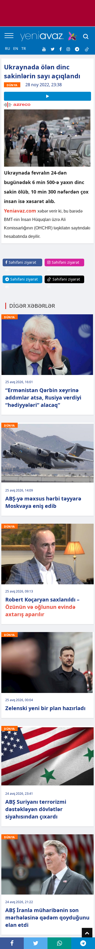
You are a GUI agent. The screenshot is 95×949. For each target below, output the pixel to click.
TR (23, 48)
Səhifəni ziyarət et (20, 266)
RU (7, 48)
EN (15, 48)
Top (87, 933)
